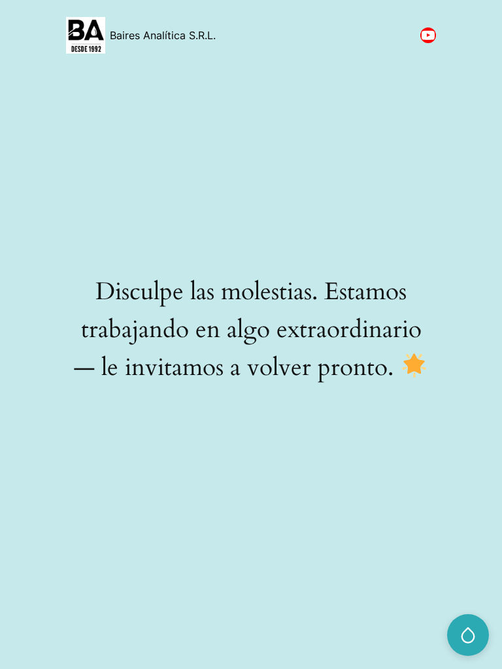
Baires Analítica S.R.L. (163, 35)
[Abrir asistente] (468, 635)
